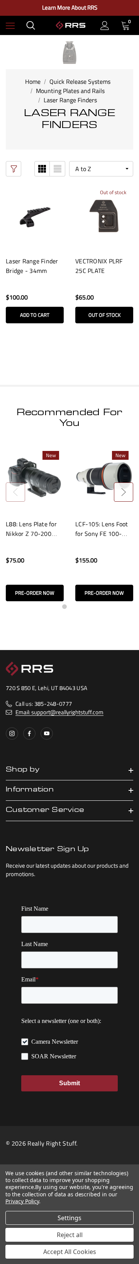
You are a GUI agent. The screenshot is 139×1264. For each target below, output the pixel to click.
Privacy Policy (22, 1201)
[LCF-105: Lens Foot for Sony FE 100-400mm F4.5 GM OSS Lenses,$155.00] (104, 478)
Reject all (70, 1235)
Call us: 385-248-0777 (43, 703)
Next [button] (123, 492)
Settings (69, 1218)
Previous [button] (15, 492)
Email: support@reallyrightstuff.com (59, 712)
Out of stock (104, 315)
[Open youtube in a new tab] (47, 733)
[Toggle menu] (10, 25)
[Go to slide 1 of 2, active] (64, 606)
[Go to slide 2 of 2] (74, 606)
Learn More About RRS (69, 7)
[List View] (57, 168)
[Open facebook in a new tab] (29, 733)
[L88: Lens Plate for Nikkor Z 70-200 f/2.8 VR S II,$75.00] (35, 478)
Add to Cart (34, 315)
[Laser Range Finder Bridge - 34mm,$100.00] (35, 215)
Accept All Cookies (69, 1251)
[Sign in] (104, 25)
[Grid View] (42, 168)
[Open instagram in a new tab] (12, 733)
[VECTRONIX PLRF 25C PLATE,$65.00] (104, 215)
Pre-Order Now (34, 593)
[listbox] (101, 168)
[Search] (30, 25)
